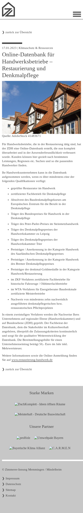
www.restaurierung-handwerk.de (32, 359)
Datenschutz (13, 484)
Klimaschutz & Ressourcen (36, 48)
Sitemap (11, 489)
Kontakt (11, 495)
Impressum (13, 478)
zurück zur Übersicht (18, 32)
